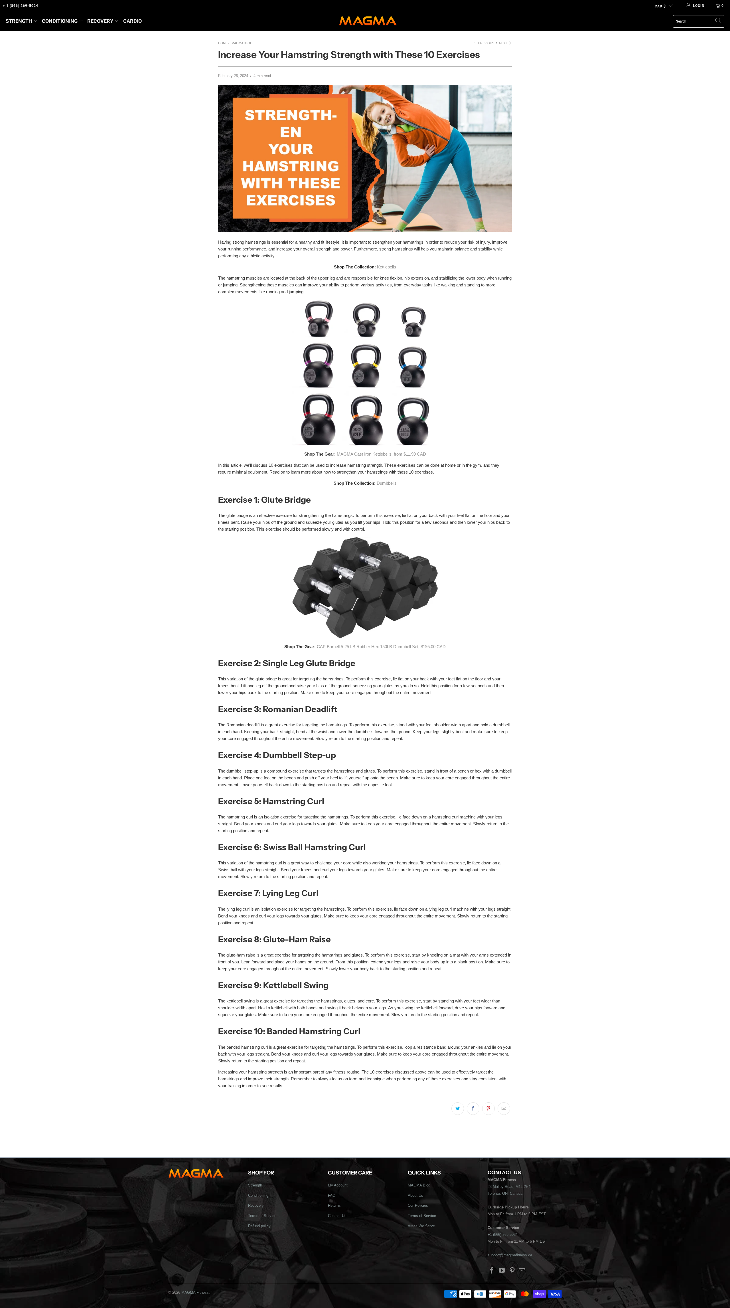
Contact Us (337, 1216)
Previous (485, 43)
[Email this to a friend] (504, 1108)
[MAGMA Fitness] (368, 21)
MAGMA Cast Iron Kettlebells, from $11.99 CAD (381, 454)
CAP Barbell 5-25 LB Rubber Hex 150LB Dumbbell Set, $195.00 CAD (381, 646)
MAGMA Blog (419, 1185)
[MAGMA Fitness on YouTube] (502, 1271)
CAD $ (660, 6)
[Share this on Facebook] (473, 1108)
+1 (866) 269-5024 (503, 1234)
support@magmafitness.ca (510, 1255)
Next (503, 43)
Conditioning (60, 21)
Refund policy (259, 1226)
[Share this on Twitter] (457, 1108)
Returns (334, 1205)
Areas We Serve (421, 1226)
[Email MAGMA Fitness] (522, 1271)
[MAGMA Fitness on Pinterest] (512, 1271)
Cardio (132, 21)
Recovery (100, 21)
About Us (415, 1195)
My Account (338, 1185)
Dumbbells (387, 483)
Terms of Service (262, 1216)
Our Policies (418, 1205)
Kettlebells (386, 266)
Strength (19, 21)
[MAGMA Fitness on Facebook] (492, 1271)
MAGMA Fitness (195, 1292)
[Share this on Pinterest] (488, 1108)
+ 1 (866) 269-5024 (20, 6)
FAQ (331, 1195)
